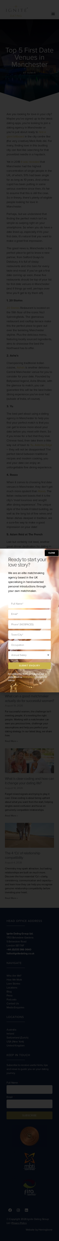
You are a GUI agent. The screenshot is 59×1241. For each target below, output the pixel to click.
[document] (29, 620)
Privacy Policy (29, 677)
